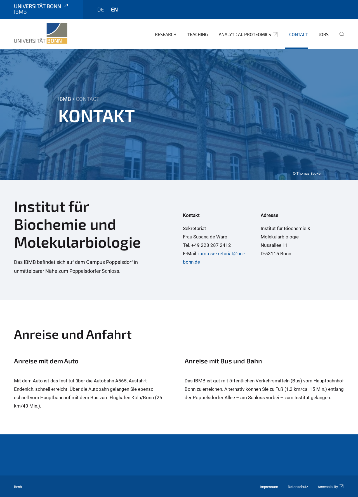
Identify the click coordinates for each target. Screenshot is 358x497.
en (114, 9)
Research (165, 34)
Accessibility (328, 487)
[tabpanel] (179, 114)
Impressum (269, 487)
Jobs (324, 34)
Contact (298, 34)
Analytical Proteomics (245, 34)
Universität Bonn (37, 6)
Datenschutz (298, 487)
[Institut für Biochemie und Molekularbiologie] (40, 33)
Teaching (197, 34)
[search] (339, 38)
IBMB (64, 99)
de (100, 9)
